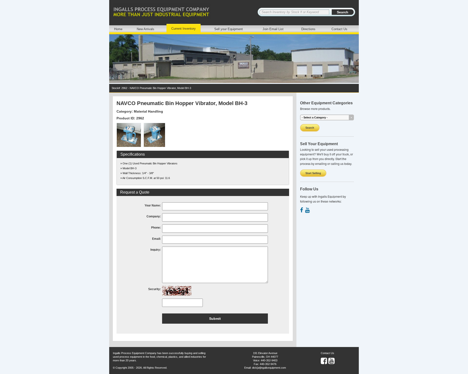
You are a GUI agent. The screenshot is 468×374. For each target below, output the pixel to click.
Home (118, 29)
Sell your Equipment (228, 29)
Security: (154, 289)
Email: (156, 238)
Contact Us (339, 29)
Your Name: (153, 205)
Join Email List (273, 29)
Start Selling (313, 173)
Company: (153, 216)
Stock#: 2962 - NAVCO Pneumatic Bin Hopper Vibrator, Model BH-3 (151, 88)
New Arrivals (145, 29)
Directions (308, 29)
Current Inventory (183, 28)
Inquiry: (155, 249)
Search (309, 127)
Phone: (156, 227)
